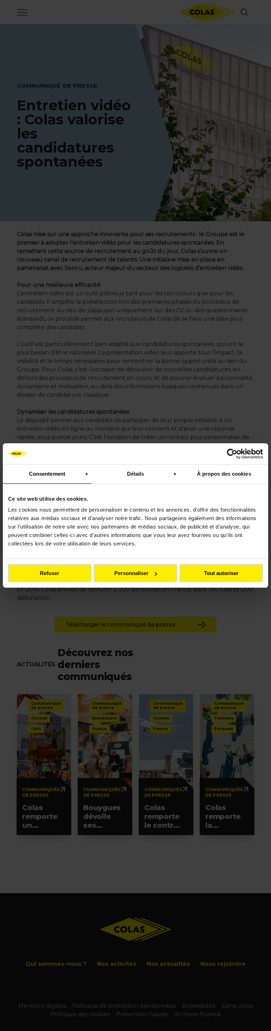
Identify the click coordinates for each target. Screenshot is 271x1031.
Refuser (49, 573)
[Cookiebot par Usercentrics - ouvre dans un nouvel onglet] (232, 454)
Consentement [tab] (47, 474)
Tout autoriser (221, 573)
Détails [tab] (135, 474)
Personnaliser (131, 573)
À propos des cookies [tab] (224, 474)
